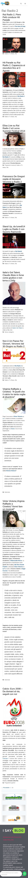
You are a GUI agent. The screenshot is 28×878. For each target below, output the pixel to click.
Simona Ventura (11, 470)
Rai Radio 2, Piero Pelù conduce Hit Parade (12, 17)
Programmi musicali (10, 165)
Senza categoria (9, 332)
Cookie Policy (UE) (8, 840)
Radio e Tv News (9, 53)
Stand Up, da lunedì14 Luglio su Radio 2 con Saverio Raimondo (14, 229)
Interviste (7, 492)
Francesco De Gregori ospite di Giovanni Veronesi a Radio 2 (14, 179)
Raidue (13, 428)
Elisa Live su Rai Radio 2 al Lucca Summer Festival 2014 (14, 128)
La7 (4, 418)
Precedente (5, 787)
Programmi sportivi (10, 783)
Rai (16, 53)
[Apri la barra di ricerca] (21, 4)
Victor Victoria (18, 416)
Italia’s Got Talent (17, 328)
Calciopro (5, 758)
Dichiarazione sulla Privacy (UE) (12, 837)
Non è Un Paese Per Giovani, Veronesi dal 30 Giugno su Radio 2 (13, 344)
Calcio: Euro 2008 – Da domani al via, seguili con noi (12, 691)
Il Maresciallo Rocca (16, 560)
